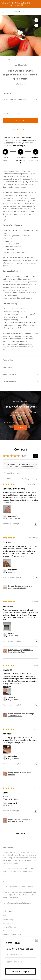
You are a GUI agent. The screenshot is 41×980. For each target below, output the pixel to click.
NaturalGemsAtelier (9, 381)
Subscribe (20, 427)
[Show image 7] (22, 59)
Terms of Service (9, 927)
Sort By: (24, 479)
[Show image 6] (20, 59)
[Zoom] (36, 20)
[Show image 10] (29, 59)
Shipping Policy (8, 923)
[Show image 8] (25, 59)
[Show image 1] (9, 59)
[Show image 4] (15, 59)
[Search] (34, 11)
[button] (29, 456)
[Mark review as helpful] (35, 524)
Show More (8, 502)
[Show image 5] (18, 59)
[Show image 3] (13, 59)
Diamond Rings (8, 360)
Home (5, 916)
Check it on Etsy (20, 130)
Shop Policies (7, 367)
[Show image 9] (27, 59)
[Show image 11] (31, 59)
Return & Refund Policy (12, 934)
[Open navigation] (3, 11)
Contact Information (11, 931)
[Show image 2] (11, 59)
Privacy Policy (8, 919)
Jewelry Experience (9, 374)
